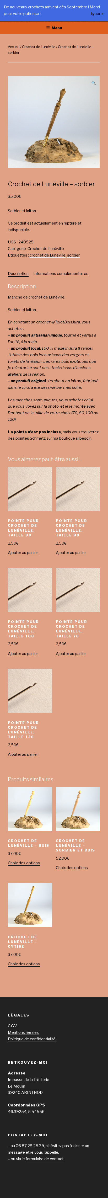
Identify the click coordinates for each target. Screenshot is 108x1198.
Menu (57, 28)
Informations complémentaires (60, 273)
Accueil (13, 47)
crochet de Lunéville (48, 255)
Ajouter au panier (23, 552)
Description (18, 273)
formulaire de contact (45, 1159)
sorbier (73, 255)
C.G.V (12, 1026)
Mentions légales (23, 1032)
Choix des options (24, 863)
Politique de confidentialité (32, 1039)
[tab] (18, 273)
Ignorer (97, 13)
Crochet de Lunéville (38, 47)
